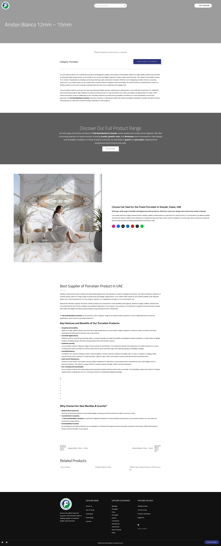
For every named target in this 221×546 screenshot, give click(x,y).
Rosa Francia (75, 473)
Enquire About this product (147, 61)
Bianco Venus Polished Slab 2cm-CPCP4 (145, 473)
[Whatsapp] (142, 226)
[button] (62, 52)
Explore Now (110, 149)
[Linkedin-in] (127, 226)
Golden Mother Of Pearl (110, 473)
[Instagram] (113, 226)
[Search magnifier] (125, 5)
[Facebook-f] (118, 226)
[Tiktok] (137, 226)
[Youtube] (132, 226)
